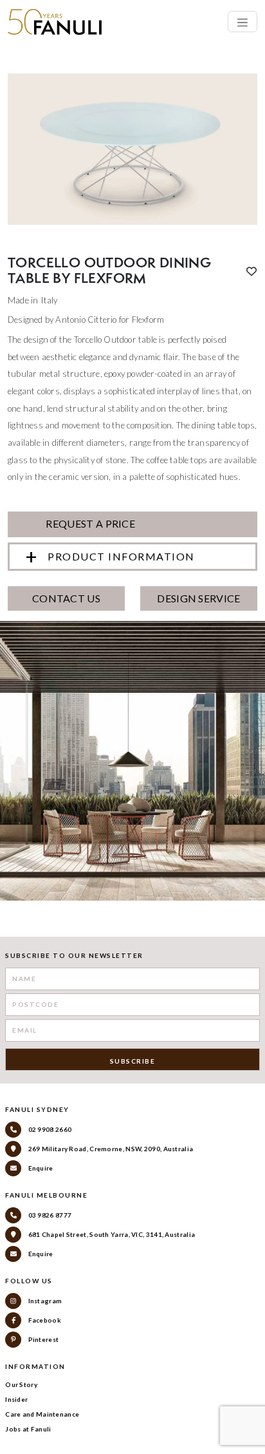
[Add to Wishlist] (251, 271)
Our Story (21, 1384)
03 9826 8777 (48, 1215)
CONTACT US (66, 598)
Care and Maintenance (42, 1414)
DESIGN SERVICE (198, 598)
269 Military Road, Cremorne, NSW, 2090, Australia (109, 1149)
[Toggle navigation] (242, 21)
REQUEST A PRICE (89, 523)
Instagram (44, 1301)
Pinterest (42, 1339)
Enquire (39, 1168)
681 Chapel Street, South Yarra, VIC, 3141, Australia (110, 1234)
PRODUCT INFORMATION (121, 556)
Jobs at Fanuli (28, 1429)
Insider (16, 1399)
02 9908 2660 (48, 1129)
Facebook (43, 1320)
